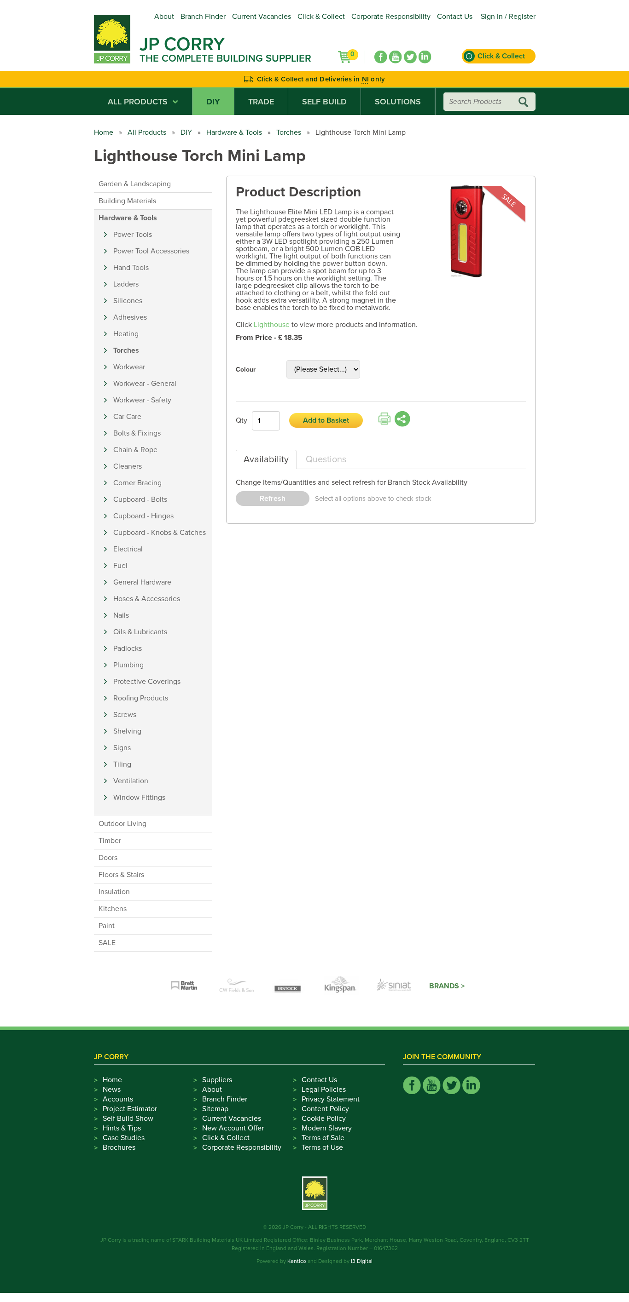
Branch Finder (203, 16)
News (112, 1089)
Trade (261, 102)
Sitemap (215, 1108)
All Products (138, 102)
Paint (107, 925)
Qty (241, 420)
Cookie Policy (324, 1118)
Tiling (122, 764)
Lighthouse (272, 324)
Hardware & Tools (234, 132)
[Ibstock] (289, 986)
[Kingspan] (341, 986)
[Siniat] (394, 986)
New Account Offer (233, 1128)
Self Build (324, 102)
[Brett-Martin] (184, 986)
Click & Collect (321, 16)
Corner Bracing (137, 483)
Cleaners (127, 466)
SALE (107, 942)
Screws (124, 714)
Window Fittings (139, 797)
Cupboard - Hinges (143, 516)
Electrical (128, 549)
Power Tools (132, 234)
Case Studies (124, 1137)
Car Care (127, 416)
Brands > (447, 986)
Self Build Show (128, 1118)
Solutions (398, 102)
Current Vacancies (261, 16)
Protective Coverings (147, 681)
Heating (126, 334)
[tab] (266, 459)
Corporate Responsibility (391, 16)
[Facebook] (380, 57)
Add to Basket (326, 420)
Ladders (126, 284)
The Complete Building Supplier (225, 58)
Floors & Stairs (121, 874)
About (164, 16)
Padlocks (127, 648)
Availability (266, 459)
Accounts (118, 1099)
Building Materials (127, 201)
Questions (326, 459)
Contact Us (454, 16)
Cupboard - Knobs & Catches (159, 532)
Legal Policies (324, 1089)
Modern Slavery (327, 1128)
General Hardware (142, 582)
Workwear (129, 367)
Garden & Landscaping (135, 184)
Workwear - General (144, 383)
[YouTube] (395, 57)
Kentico (296, 1261)
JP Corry (182, 44)
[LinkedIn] (425, 57)
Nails (121, 615)
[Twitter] (410, 57)
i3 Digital (362, 1261)
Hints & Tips (122, 1128)
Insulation (114, 891)
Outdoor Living (122, 823)
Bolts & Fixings (137, 433)
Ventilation (130, 781)
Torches (288, 132)
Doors (108, 857)
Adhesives (130, 317)
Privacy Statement (331, 1099)
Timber (110, 840)
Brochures (119, 1147)
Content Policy (325, 1108)
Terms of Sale (323, 1137)
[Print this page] (384, 419)
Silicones (127, 300)
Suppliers (217, 1079)
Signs (122, 747)
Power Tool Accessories (151, 251)
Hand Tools (131, 267)
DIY (213, 102)
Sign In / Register (508, 16)
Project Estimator (130, 1108)
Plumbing (128, 665)
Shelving (127, 731)
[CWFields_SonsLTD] (236, 986)
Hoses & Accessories (146, 598)
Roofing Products (140, 698)
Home (103, 132)
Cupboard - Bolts (140, 499)
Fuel (120, 565)
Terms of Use (322, 1147)
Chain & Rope (135, 449)
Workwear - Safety (142, 400)
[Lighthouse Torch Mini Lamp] (468, 232)
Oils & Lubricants (140, 632)
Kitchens (113, 908)
